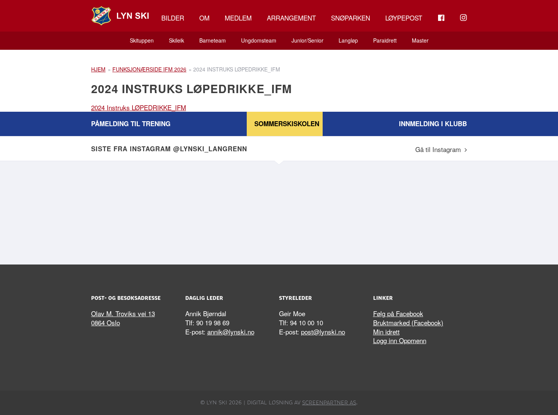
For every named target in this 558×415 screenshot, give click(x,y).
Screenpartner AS (329, 402)
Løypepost (403, 17)
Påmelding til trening (130, 123)
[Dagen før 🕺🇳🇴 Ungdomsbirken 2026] (326, 211)
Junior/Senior (307, 40)
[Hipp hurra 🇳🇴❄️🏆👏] (421, 211)
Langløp (348, 40)
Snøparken (350, 17)
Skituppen (142, 40)
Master (420, 40)
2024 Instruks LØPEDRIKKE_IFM (138, 107)
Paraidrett (385, 40)
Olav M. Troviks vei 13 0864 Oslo (123, 318)
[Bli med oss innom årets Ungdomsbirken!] (231, 211)
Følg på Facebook (398, 313)
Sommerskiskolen (286, 123)
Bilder (172, 17)
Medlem (238, 17)
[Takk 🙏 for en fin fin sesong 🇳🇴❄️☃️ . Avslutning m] (136, 211)
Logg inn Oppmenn (399, 340)
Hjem (98, 69)
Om (204, 17)
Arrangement (291, 17)
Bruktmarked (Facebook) (408, 322)
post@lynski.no (323, 331)
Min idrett (386, 331)
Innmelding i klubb (433, 123)
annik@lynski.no (230, 331)
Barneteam (212, 40)
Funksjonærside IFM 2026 (149, 69)
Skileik (176, 40)
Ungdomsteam (258, 40)
